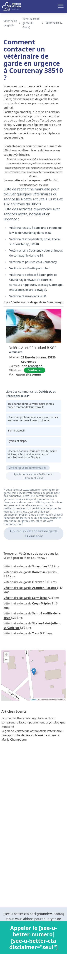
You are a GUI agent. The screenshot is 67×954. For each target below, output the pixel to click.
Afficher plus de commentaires (27, 467)
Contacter (35, 370)
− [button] (6, 660)
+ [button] (6, 654)
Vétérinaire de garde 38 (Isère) (31, 23)
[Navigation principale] (33, 6)
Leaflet (33, 699)
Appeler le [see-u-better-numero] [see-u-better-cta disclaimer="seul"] (33, 937)
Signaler (53, 382)
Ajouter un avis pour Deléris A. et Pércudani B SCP (33, 475)
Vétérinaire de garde (25, 566)
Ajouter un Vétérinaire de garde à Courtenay (34, 533)
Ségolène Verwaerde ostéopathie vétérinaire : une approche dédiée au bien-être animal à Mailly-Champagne (32, 735)
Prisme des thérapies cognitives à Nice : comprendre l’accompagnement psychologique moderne (33, 722)
